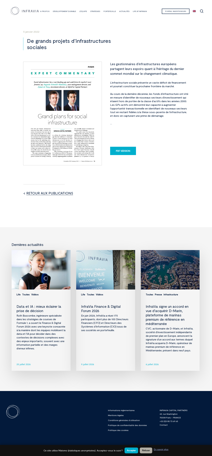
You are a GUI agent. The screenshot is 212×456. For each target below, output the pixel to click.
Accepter (131, 450)
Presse (158, 294)
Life (19, 294)
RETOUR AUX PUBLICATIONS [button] (49, 193)
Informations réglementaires (121, 410)
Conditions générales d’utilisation (124, 420)
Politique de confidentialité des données (127, 425)
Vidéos (35, 294)
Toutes (26, 294)
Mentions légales (116, 415)
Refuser (146, 450)
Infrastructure (171, 294)
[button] (123, 151)
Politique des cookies (118, 430)
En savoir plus (161, 449)
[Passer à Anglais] (194, 11)
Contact (164, 425)
